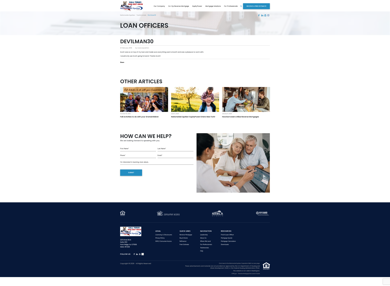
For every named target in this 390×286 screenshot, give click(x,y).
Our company (159, 6)
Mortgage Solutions (213, 6)
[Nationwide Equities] (131, 6)
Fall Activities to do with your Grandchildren (139, 117)
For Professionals (231, 6)
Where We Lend (205, 241)
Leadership (204, 235)
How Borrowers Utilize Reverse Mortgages (240, 117)
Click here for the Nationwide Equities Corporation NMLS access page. (239, 263)
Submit (131, 172)
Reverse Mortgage (186, 235)
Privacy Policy (160, 238)
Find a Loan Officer (227, 235)
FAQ (201, 251)
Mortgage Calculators (228, 241)
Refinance (183, 241)
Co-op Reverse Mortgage (178, 6)
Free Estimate (184, 244)
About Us (203, 238)
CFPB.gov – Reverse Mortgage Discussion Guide (245, 273)
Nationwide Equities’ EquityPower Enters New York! (193, 117)
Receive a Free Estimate (256, 6)
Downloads (225, 244)
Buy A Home (184, 238)
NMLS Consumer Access (163, 241)
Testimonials (204, 248)
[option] (144, 103)
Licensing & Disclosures (163, 235)
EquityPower (197, 6)
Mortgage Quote (226, 238)
